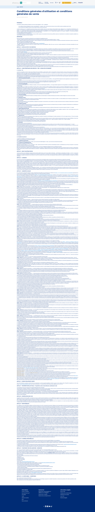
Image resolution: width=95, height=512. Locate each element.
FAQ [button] (22, 499)
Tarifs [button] (23, 496)
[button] (41, 3)
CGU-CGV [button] (62, 496)
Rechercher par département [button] (45, 495)
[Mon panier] (60, 2)
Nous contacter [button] (25, 500)
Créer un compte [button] (25, 491)
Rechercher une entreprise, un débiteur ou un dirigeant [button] (45, 492)
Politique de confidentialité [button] (65, 493)
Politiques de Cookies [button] (64, 494)
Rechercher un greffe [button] (43, 494)
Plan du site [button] (62, 491)
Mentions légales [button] (63, 497)
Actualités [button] (24, 494)
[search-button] (21, 3)
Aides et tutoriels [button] (25, 497)
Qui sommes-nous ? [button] (26, 493)
